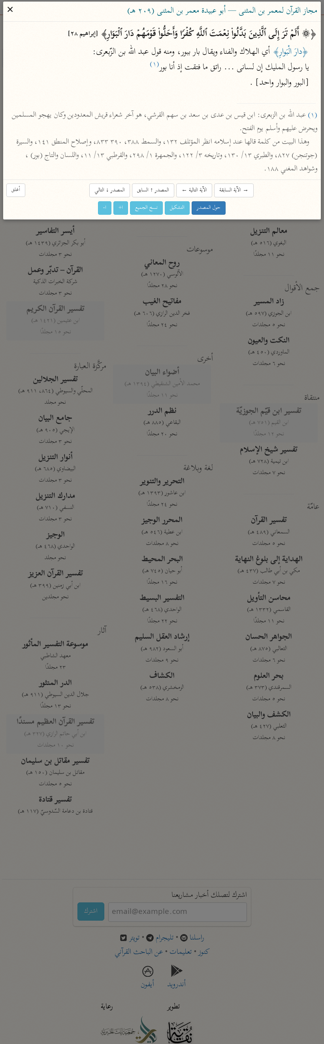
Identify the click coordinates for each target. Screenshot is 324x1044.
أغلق (16, 190)
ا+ (121, 207)
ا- (105, 207)
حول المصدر (209, 207)
